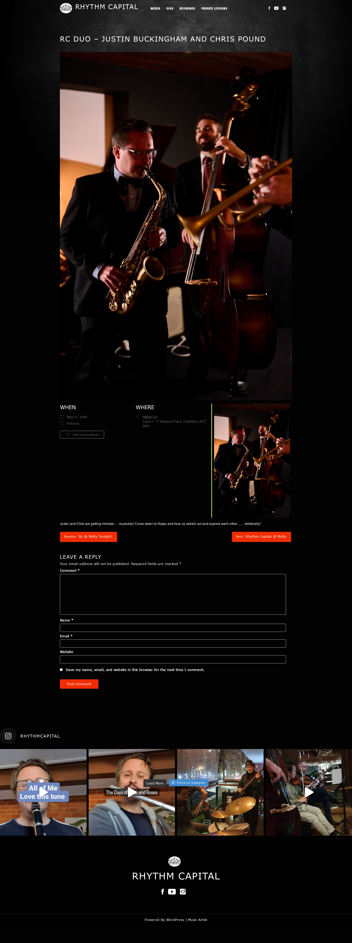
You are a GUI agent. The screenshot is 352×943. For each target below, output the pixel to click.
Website (66, 652)
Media (155, 9)
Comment (70, 570)
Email (66, 636)
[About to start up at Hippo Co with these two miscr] (220, 792)
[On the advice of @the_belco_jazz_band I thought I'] (132, 792)
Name (66, 620)
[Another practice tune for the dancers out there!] (43, 792)
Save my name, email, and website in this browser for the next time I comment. (135, 670)
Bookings (187, 9)
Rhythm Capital (106, 7)
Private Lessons (214, 9)
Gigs (169, 9)
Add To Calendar (85, 434)
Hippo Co (150, 416)
